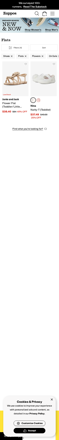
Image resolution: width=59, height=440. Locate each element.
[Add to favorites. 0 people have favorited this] (26, 64)
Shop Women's (33, 29)
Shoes (6, 56)
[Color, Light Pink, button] (38, 100)
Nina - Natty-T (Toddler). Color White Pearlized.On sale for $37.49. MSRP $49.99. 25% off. (43, 90)
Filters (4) (18, 48)
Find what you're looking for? (27, 128)
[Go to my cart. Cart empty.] (44, 13)
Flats (20, 56)
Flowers (36, 56)
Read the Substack (35, 6)
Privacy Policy (37, 413)
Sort (44, 48)
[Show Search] (36, 13)
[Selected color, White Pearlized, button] (33, 100)
